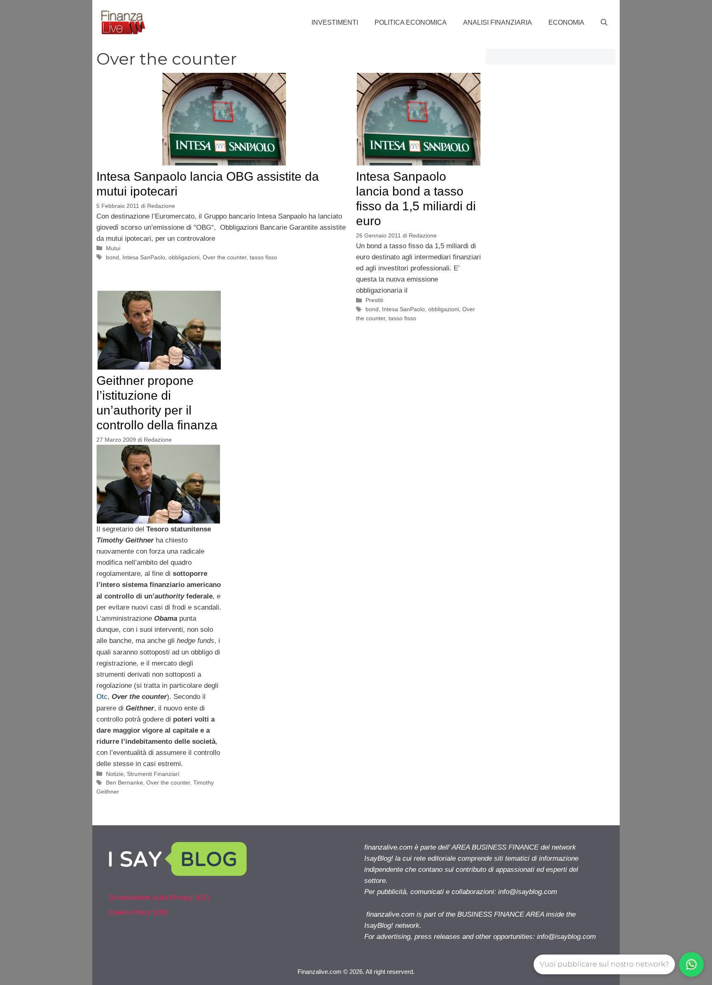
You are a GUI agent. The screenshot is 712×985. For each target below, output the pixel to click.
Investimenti (335, 22)
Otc (102, 697)
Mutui (113, 248)
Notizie (115, 774)
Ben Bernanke (124, 782)
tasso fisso (263, 257)
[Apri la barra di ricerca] (604, 22)
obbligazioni (184, 257)
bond (112, 257)
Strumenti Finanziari (153, 774)
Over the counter (224, 257)
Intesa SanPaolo (143, 257)
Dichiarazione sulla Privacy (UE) (159, 897)
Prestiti (374, 300)
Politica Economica (411, 22)
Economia (566, 22)
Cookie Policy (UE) (138, 912)
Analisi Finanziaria (497, 22)
